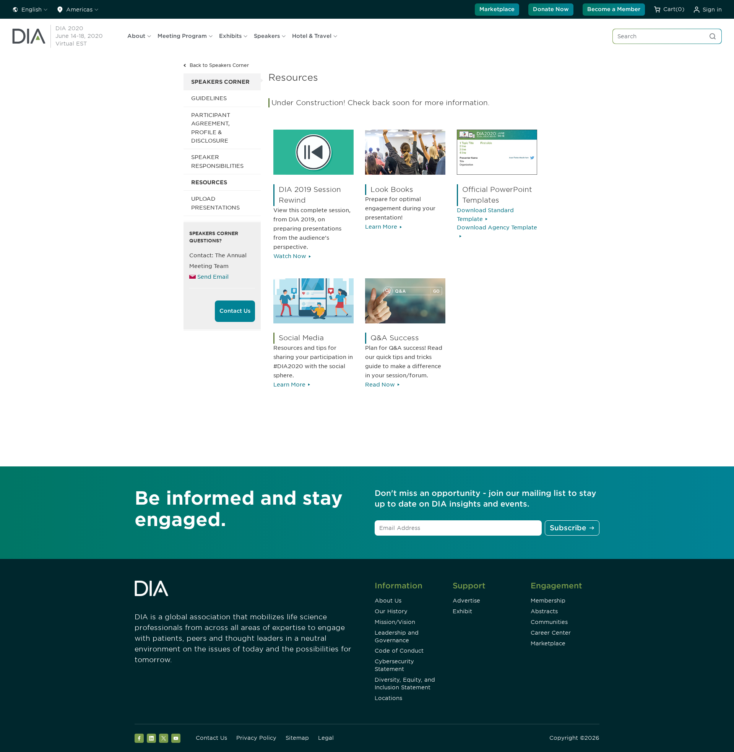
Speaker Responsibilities (217, 161)
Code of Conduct (399, 651)
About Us (388, 601)
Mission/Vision (395, 622)
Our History (391, 611)
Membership (548, 601)
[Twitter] (163, 738)
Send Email (213, 277)
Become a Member (613, 9)
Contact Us (234, 311)
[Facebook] (139, 738)
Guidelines (209, 98)
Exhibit (462, 611)
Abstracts (544, 611)
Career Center (551, 633)
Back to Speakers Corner (219, 65)
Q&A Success (394, 338)
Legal (326, 738)
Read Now (380, 385)
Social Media (301, 338)
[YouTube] (175, 738)
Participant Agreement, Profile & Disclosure (210, 128)
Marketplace (497, 9)
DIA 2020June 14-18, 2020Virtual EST (79, 36)
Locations (388, 698)
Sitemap (297, 738)
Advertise (466, 601)
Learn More (381, 227)
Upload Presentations (215, 203)
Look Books (391, 189)
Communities (549, 622)
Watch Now (289, 256)
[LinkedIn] (151, 738)
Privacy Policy (256, 738)
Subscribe (568, 528)
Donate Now (551, 9)
